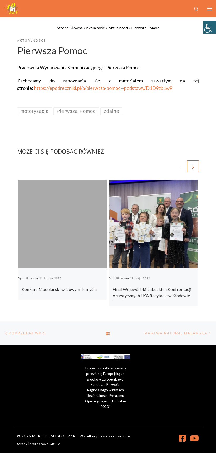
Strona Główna (70, 28)
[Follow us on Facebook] (182, 438)
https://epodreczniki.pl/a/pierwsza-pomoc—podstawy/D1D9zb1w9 (103, 88)
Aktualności (95, 28)
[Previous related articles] (180, 166)
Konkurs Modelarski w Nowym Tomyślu (59, 289)
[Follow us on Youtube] (194, 438)
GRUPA (55, 443)
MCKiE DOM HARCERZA (53, 436)
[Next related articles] (193, 166)
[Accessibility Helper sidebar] (209, 27)
